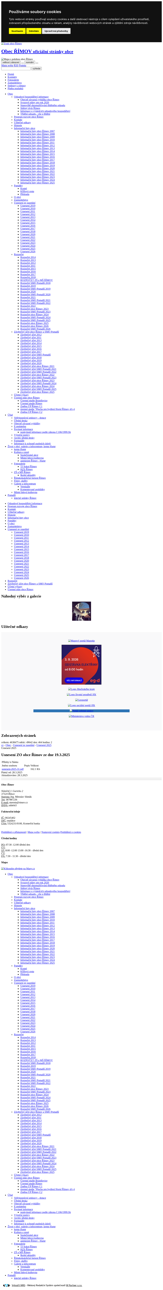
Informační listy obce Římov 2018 (37, 162)
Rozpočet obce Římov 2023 (34, 308)
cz (2, 745)
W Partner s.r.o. (74, 1285)
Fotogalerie (13, 80)
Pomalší (12, 495)
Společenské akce (29, 455)
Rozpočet (19, 254)
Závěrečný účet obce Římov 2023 (37, 380)
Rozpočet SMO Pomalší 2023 (35, 311)
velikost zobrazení (11, 62)
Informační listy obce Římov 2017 (37, 159)
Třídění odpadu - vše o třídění (35, 114)
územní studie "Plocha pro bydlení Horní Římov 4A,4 (47, 409)
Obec (37, 51)
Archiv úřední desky (24, 437)
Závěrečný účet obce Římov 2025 (37, 392)
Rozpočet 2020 (28, 291)
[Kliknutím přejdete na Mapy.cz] (18, 868)
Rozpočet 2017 (28, 274)
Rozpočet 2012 (28, 263)
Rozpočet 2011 (27, 265)
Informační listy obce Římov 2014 (37, 151)
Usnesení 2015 (27, 223)
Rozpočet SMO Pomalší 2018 (35, 283)
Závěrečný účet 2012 (31, 334)
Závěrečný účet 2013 (31, 340)
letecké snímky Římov (25, 498)
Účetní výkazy (21, 394)
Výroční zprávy (22, 435)
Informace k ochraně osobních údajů (32, 443)
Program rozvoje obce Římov (29, 116)
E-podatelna (20, 426)
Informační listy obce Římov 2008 (37, 134)
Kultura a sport (21, 452)
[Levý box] (81, 640)
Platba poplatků (15, 88)
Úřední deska (20, 420)
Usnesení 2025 (27, 248)
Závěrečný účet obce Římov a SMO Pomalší (36, 331)
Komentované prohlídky (32, 489)
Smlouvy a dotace (17, 85)
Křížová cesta (27, 191)
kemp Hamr (20, 449)
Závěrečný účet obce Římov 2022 (37, 374)
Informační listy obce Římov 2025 (37, 182)
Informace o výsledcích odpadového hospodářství (45, 111)
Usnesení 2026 (27, 251)
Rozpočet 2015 (28, 268)
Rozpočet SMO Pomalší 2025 (35, 320)
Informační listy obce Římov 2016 (37, 157)
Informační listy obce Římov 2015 (37, 154)
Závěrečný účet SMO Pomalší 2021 (38, 369)
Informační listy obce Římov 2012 (37, 145)
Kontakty (12, 77)
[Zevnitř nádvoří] (81, 619)
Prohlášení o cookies (70, 832)
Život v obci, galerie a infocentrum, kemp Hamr (32, 446)
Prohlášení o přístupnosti (13, 832)
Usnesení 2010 (27, 208)
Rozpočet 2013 (28, 260)
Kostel (23, 188)
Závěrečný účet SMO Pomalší (35, 354)
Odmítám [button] (34, 31)
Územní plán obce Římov (27, 397)
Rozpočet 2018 (28, 277)
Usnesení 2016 (27, 225)
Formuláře (19, 440)
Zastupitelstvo (15, 82)
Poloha (22, 65)
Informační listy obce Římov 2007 (37, 131)
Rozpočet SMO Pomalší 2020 (35, 294)
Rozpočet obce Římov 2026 (34, 326)
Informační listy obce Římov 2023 (37, 177)
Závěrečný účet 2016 (31, 349)
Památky (18, 185)
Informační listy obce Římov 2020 (37, 168)
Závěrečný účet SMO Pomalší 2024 (38, 383)
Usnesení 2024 (27, 245)
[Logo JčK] (81, 689)
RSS (16, 65)
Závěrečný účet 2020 (31, 363)
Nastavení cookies (50, 832)
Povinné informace (23, 429)
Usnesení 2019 (27, 205)
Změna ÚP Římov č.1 (31, 406)
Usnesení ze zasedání (24, 202)
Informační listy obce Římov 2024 (37, 180)
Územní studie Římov (31, 403)
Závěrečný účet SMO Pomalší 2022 (38, 372)
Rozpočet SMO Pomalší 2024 (35, 317)
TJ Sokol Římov (28, 466)
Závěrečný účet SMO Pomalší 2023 (38, 377)
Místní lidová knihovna (32, 458)
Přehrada (24, 194)
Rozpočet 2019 (28, 286)
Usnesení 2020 (27, 234)
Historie (18, 125)
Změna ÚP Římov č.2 (31, 412)
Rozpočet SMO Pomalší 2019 (35, 288)
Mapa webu (7, 65)
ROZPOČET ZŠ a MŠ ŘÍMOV (36, 280)
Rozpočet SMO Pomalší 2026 (35, 329)
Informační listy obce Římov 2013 (37, 148)
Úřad (10, 415)
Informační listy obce (24, 128)
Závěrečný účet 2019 (31, 360)
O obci (17, 197)
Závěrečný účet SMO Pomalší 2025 (38, 389)
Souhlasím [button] (17, 31)
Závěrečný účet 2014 (31, 343)
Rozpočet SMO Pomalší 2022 (35, 303)
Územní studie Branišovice (33, 400)
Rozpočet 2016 (28, 271)
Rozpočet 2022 (28, 306)
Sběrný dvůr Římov (30, 108)
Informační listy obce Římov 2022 (37, 174)
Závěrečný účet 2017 (31, 351)
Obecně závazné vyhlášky (27, 423)
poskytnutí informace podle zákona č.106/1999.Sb (45, 432)
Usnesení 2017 (27, 228)
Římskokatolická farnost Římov (30, 478)
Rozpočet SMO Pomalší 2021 (35, 300)
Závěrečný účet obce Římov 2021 (37, 366)
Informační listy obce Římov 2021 (37, 171)
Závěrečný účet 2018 (31, 357)
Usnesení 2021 (27, 237)
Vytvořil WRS (18, 1285)
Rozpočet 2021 (28, 297)
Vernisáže (25, 486)
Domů (11, 74)
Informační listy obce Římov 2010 (37, 139)
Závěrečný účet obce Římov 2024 (37, 386)
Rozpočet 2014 (28, 257)
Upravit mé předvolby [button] (56, 31)
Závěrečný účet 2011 (30, 337)
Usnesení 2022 (27, 240)
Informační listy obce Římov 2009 (37, 137)
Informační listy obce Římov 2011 (37, 142)
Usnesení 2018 (27, 231)
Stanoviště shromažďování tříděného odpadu (42, 105)
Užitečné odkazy (22, 122)
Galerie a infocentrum (25, 483)
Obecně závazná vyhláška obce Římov (39, 99)
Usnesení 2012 (27, 214)
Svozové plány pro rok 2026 (34, 102)
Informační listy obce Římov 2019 (37, 165)
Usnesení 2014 (27, 220)
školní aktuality (28, 475)
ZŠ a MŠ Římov (22, 472)
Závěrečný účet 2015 (31, 346)
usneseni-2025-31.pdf (13, 769)
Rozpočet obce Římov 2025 (34, 323)
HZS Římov (26, 469)
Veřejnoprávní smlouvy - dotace (30, 417)
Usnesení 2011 (27, 211)
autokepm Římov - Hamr (33, 460)
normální (30, 62)
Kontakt (18, 119)
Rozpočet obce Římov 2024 (34, 314)
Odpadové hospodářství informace (31, 96)
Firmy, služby (21, 480)
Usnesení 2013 (27, 217)
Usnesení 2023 (27, 243)
